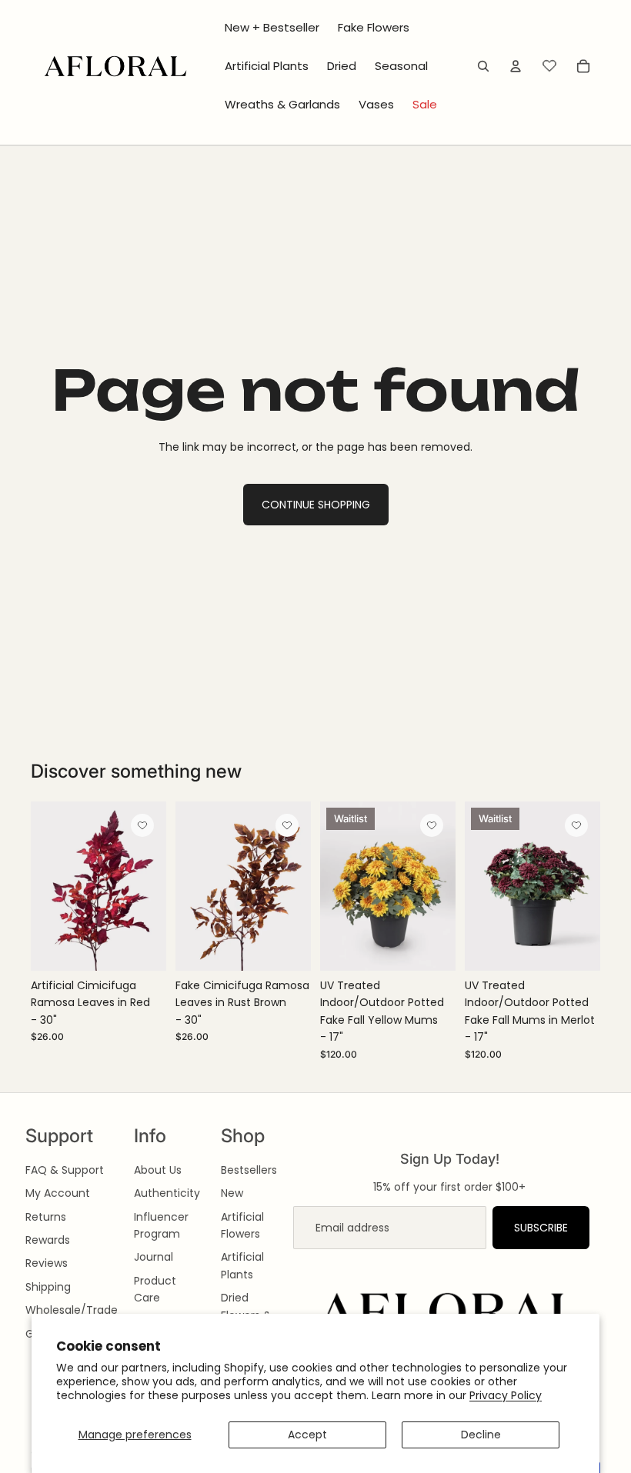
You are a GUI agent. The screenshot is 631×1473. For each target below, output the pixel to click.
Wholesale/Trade (71, 1310)
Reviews (46, 1263)
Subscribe (541, 1227)
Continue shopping (316, 504)
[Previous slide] (43, 886)
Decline (481, 1434)
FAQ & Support (64, 1170)
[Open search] (483, 66)
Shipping (48, 1287)
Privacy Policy (505, 1395)
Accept (307, 1434)
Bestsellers (249, 1170)
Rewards (47, 1240)
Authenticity (167, 1193)
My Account (57, 1193)
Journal (153, 1257)
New (232, 1193)
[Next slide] (154, 886)
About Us (158, 1170)
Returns (45, 1217)
